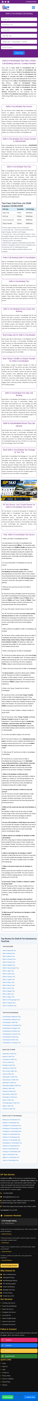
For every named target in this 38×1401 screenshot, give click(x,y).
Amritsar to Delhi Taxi (9, 1109)
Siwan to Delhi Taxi (8, 1100)
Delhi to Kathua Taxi (8, 974)
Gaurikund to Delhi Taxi (9, 1068)
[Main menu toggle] (33, 7)
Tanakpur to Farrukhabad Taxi (11, 1151)
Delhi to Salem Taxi (8, 994)
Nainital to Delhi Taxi (9, 1088)
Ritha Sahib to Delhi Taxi (10, 1094)
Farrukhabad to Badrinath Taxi (12, 1016)
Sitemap (4, 1385)
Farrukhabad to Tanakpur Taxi (11, 1042)
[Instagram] (8, 2)
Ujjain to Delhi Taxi (8, 1106)
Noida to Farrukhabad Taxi (10, 1148)
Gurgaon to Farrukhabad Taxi (11, 1134)
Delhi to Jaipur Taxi (8, 971)
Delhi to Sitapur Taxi (8, 997)
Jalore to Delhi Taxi (8, 1074)
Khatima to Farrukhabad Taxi (11, 1137)
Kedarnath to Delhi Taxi (9, 1053)
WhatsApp (8, 1397)
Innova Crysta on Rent (8, 1321)
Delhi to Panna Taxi (8, 988)
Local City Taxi (6, 1315)
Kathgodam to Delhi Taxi (10, 1077)
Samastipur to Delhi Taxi (10, 1097)
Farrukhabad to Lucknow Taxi (11, 1034)
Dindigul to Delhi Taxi (9, 1065)
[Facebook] (3, 2)
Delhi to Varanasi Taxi (9, 1003)
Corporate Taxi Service (8, 1324)
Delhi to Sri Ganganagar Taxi (11, 1000)
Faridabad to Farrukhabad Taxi (12, 1125)
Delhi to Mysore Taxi (9, 985)
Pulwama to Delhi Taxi (9, 1091)
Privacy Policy (6, 1375)
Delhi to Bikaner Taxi (9, 956)
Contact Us (5, 1372)
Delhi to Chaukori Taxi (9, 959)
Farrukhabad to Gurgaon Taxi (11, 1028)
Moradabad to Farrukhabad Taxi (12, 1143)
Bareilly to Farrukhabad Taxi (11, 1122)
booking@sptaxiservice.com (11, 1197)
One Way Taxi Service (8, 1303)
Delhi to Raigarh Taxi (9, 991)
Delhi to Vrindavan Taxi (9, 1005)
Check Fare (19, 53)
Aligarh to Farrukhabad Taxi (11, 1157)
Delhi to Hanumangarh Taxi (11, 968)
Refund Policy (6, 1382)
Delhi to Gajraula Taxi (9, 965)
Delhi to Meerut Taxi (8, 982)
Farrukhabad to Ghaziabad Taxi (12, 1025)
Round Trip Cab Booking (9, 1306)
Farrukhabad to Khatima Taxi (11, 1031)
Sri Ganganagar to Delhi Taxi (11, 1103)
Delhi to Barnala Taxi (9, 953)
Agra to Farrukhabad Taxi (10, 1154)
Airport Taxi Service (7, 1309)
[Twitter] (5, 2)
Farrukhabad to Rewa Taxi (10, 1040)
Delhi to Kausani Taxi (9, 976)
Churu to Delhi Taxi (8, 1062)
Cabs (3, 1369)
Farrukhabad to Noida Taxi (10, 1037)
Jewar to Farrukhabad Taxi (10, 1160)
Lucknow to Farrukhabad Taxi (11, 1140)
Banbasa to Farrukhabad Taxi (11, 1120)
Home (4, 1363)
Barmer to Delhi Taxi (8, 1056)
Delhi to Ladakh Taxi (9, 979)
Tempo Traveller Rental (9, 1318)
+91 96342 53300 (8, 1193)
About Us (5, 1366)
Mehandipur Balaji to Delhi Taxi (12, 1085)
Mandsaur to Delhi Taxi (9, 1082)
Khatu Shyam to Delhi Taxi (10, 1080)
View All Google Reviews (9, 1265)
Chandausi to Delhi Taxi (10, 1059)
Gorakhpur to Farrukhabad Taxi (12, 1131)
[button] (31, 1)
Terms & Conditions (8, 1379)
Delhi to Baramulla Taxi (9, 950)
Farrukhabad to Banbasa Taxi (11, 1019)
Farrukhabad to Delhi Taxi (10, 1022)
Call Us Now (30, 1397)
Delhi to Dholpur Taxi (9, 962)
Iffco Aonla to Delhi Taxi (10, 1071)
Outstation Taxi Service (9, 1312)
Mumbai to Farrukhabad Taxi (11, 1146)
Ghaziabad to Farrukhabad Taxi (12, 1128)
